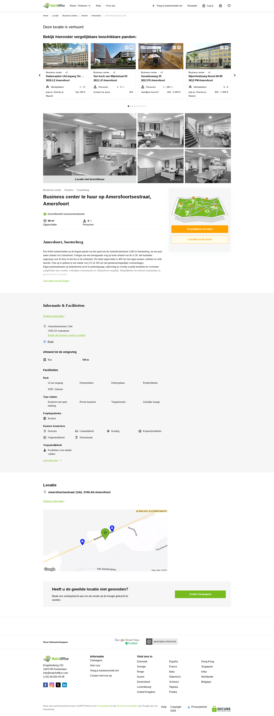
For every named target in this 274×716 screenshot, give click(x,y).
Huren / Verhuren (78, 5)
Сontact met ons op (101, 675)
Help (98, 5)
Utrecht (84, 16)
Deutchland (143, 681)
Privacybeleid (103, 706)
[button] (78, 47)
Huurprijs (192, 5)
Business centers (70, 16)
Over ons (110, 5)
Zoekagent (96, 660)
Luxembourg (144, 687)
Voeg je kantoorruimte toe (169, 5)
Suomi (140, 676)
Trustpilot (47, 626)
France (173, 666)
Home (45, 16)
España (173, 661)
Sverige (141, 666)
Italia (172, 671)
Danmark (142, 661)
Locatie (55, 16)
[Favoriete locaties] (229, 5)
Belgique (206, 681)
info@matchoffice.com (55, 673)
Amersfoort (96, 16)
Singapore (207, 666)
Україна (173, 687)
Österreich (175, 676)
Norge (140, 671)
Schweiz (174, 681)
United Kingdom (146, 692)
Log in (210, 5)
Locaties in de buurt (200, 239)
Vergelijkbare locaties (200, 229)
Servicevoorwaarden (127, 706)
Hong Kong (207, 661)
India (204, 671)
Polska (173, 692)
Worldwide (207, 676)
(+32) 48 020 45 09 (53, 676)
